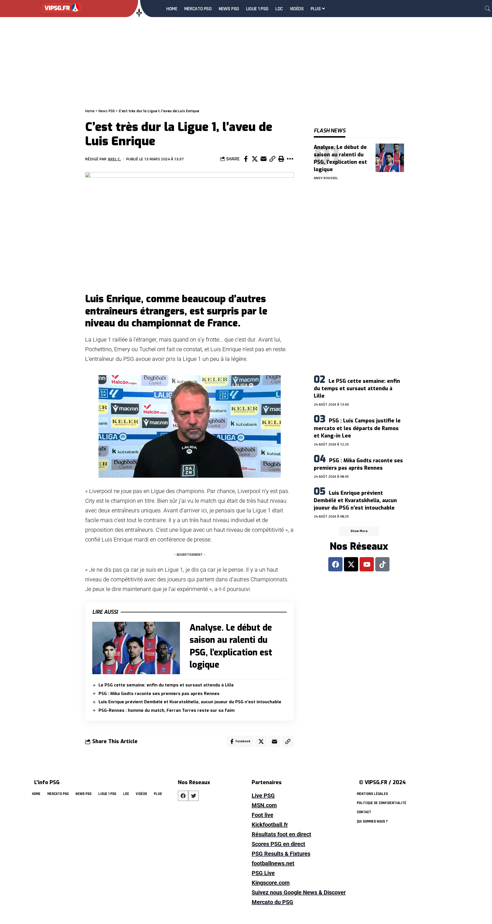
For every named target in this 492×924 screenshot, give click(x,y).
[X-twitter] (351, 564)
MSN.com (264, 805)
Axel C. (114, 159)
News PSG (107, 111)
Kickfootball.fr (270, 824)
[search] (487, 8)
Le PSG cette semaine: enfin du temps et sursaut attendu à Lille (166, 685)
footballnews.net (273, 863)
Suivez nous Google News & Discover (299, 892)
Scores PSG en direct (278, 844)
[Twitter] (193, 796)
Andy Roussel (326, 178)
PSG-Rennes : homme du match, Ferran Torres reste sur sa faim (167, 710)
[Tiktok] (382, 564)
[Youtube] (367, 564)
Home (90, 111)
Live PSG (263, 795)
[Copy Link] (272, 158)
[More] (290, 158)
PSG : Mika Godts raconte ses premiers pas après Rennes (159, 693)
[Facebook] (335, 564)
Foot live (262, 814)
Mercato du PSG (272, 902)
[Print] (281, 158)
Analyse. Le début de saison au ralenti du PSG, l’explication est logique (340, 158)
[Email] (263, 158)
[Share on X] (255, 158)
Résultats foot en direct (281, 834)
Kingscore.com (271, 882)
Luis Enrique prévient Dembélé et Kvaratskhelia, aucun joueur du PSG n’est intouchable (190, 702)
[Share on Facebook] (246, 158)
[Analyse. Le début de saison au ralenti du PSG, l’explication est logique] (136, 648)
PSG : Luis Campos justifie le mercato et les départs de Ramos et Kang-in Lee (357, 428)
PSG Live (263, 873)
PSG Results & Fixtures (281, 853)
